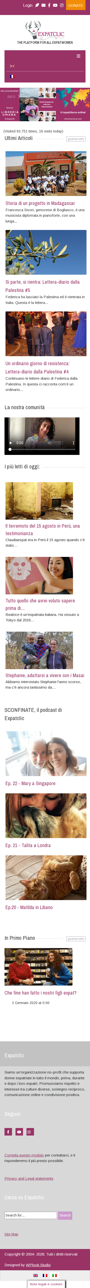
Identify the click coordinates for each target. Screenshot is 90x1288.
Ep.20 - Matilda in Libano (29, 907)
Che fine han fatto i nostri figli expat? (40, 992)
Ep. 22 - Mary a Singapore (31, 783)
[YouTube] (19, 1131)
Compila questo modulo (24, 1155)
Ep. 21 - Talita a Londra (28, 845)
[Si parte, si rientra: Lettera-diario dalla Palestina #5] (46, 252)
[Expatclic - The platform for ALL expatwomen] (45, 30)
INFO (11, 100)
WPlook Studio (38, 1265)
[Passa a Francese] (45, 76)
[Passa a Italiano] (54, 1275)
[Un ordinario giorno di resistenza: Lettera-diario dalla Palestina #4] (46, 333)
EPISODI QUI (18, 135)
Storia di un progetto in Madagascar (40, 203)
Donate (75, 5)
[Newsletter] (37, 5)
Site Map (11, 1234)
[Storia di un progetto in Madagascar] (46, 173)
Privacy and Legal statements (29, 1178)
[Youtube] (55, 5)
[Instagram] (63, 5)
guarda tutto (76, 939)
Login (27, 5)
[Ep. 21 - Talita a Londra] (46, 815)
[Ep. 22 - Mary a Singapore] (46, 753)
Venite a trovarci (25, 127)
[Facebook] (49, 5)
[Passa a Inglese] (45, 66)
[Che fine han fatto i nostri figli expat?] (44, 967)
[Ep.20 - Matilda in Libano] (46, 877)
